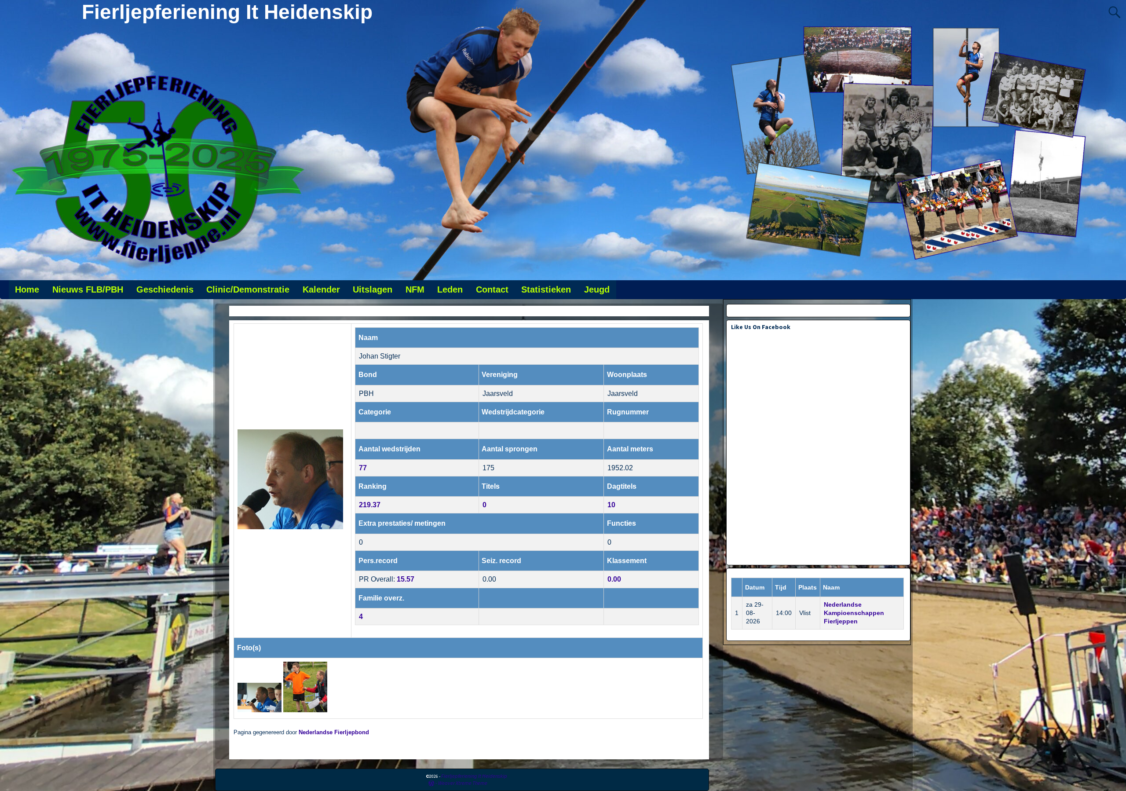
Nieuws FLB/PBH (87, 289)
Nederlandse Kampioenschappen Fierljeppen (854, 613)
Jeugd (597, 289)
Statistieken (546, 289)
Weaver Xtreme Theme (462, 783)
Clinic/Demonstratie (247, 289)
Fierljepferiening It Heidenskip (227, 11)
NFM (415, 289)
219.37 (369, 505)
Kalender (321, 289)
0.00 (614, 579)
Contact (492, 289)
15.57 (405, 579)
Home (27, 289)
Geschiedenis (165, 289)
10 (611, 505)
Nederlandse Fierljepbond (334, 732)
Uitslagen (372, 289)
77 (363, 468)
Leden (450, 289)
